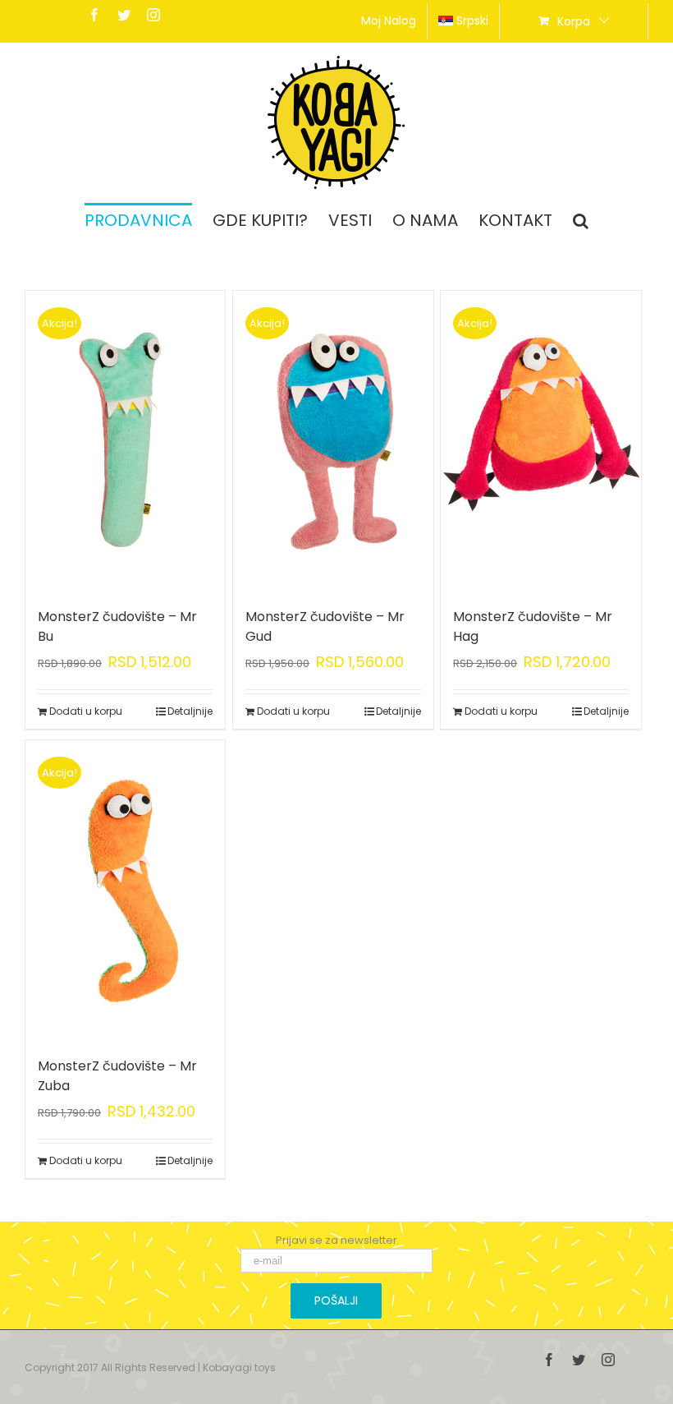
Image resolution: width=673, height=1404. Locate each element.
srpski (472, 20)
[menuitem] (388, 21)
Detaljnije (190, 711)
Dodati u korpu (85, 711)
